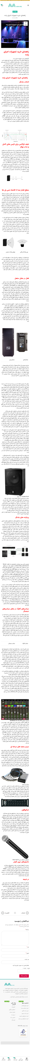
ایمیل (27, 953)
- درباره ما (14, 1015)
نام (28, 947)
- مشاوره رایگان (12, 1009)
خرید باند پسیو (25, 1013)
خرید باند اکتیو (25, 1011)
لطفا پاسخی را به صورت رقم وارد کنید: (20, 965)
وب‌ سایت (27, 959)
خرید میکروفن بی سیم (23, 1019)
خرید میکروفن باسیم (24, 1016)
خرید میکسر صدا (24, 1008)
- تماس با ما (13, 1017)
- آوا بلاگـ (14, 1020)
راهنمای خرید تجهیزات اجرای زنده (15, 77)
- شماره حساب (12, 1012)
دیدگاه (27, 930)
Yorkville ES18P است (14, 460)
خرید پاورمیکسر (25, 1005)
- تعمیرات (14, 1007)
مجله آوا (15, 11)
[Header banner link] (15, 1)
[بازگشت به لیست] (15, 913)
